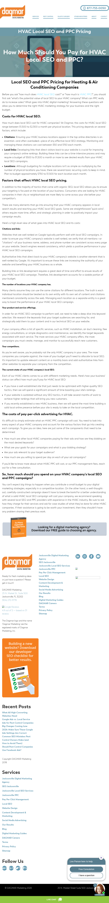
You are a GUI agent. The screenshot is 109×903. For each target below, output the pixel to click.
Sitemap (6, 851)
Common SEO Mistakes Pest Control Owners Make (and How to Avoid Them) (16, 740)
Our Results (8, 825)
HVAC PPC (85, 94)
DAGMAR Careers (11, 838)
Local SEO (7, 804)
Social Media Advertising (14, 820)
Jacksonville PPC (10, 795)
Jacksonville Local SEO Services (17, 791)
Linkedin (6, 868)
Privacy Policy (9, 847)
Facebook (25, 868)
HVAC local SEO (46, 94)
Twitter (19, 868)
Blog (4, 829)
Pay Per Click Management (15, 800)
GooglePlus (13, 868)
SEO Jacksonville (10, 786)
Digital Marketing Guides (14, 834)
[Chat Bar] (54, 899)
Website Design (9, 808)
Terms (5, 842)
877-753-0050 (96, 8)
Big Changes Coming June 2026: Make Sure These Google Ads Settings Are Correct (17, 729)
